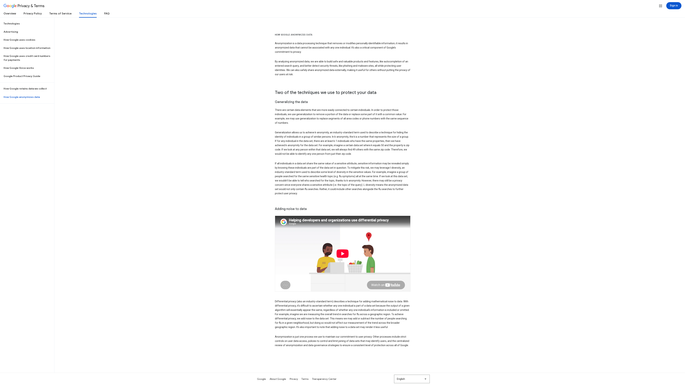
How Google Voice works (19, 68)
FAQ (107, 13)
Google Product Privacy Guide (22, 76)
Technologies (88, 13)
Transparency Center (324, 379)
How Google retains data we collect (25, 88)
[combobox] (412, 379)
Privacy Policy (33, 13)
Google (261, 379)
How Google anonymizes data (22, 97)
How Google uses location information (27, 48)
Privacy (294, 379)
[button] (660, 5)
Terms (304, 379)
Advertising (11, 31)
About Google (278, 379)
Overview (10, 13)
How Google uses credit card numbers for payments (27, 57)
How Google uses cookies (19, 39)
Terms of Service (60, 13)
